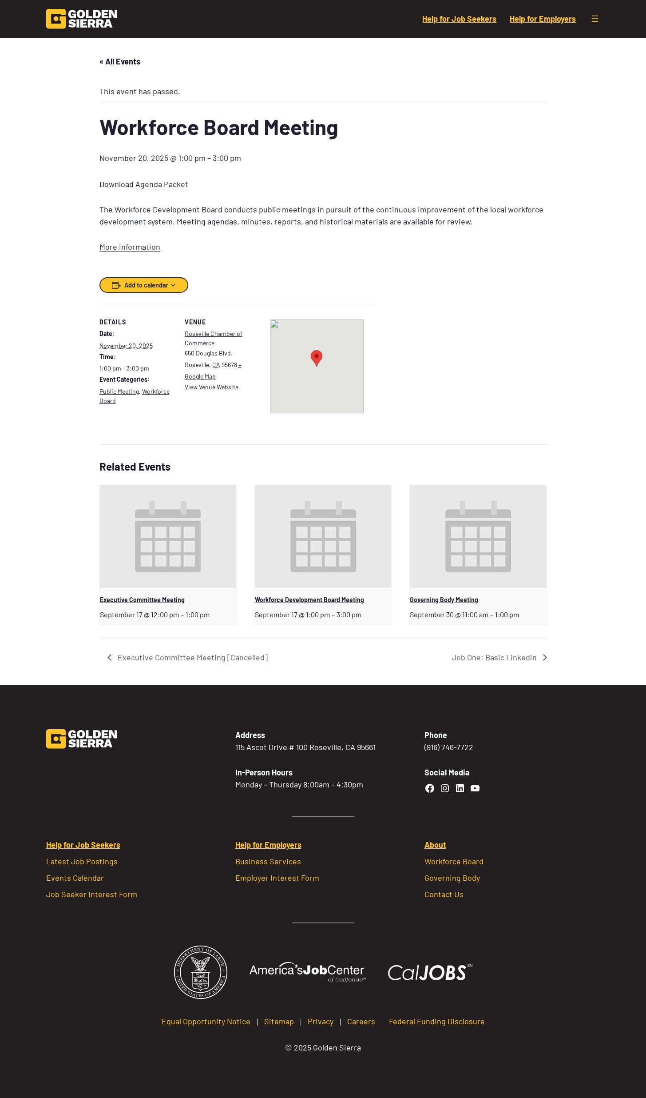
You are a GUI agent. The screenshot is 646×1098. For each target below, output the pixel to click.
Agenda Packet (161, 184)
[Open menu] (595, 18)
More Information (129, 247)
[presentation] (168, 536)
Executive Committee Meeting (142, 599)
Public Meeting (119, 391)
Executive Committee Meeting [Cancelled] (192, 657)
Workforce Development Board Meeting (309, 599)
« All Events (119, 61)
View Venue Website (211, 387)
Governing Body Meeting (444, 599)
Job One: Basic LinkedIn (495, 657)
